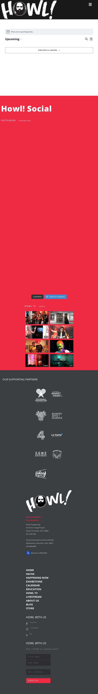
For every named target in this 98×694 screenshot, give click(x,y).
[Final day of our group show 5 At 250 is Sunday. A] (24, 165)
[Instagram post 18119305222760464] (24, 194)
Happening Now (37, 577)
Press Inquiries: (32, 520)
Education (33, 589)
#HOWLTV (42, 306)
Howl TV (32, 593)
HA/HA (30, 574)
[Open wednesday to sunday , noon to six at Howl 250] (74, 222)
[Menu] (90, 4)
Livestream (34, 597)
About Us (32, 600)
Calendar (33, 585)
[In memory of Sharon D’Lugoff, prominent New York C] (24, 250)
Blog (29, 604)
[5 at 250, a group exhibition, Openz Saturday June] (24, 278)
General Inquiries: (33, 517)
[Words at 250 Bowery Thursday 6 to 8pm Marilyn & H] (74, 165)
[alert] (49, 32)
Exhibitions (34, 581)
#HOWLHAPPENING (25, 121)
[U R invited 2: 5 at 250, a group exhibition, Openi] (74, 278)
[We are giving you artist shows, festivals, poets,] (74, 194)
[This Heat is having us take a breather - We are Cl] (74, 250)
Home (30, 570)
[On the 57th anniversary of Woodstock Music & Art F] (24, 137)
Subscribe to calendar (47, 50)
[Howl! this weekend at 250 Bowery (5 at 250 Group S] (74, 137)
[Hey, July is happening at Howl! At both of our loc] (24, 222)
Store (30, 608)
